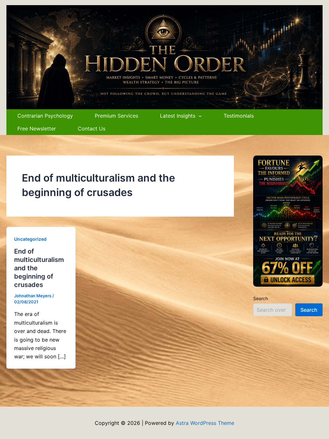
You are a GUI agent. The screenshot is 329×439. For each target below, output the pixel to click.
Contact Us (91, 128)
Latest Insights (177, 115)
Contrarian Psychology (45, 115)
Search (260, 298)
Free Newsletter (36, 128)
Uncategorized (30, 239)
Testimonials (239, 115)
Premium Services (116, 115)
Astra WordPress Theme (205, 423)
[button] (198, 116)
